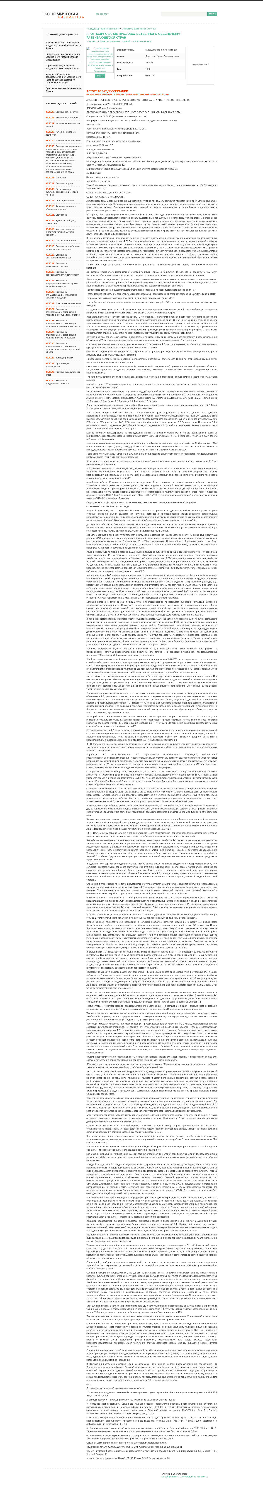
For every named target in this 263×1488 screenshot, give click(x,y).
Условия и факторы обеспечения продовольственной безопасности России (63, 45)
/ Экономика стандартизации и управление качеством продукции (61, 295)
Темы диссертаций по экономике (103, 29)
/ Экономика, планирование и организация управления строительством (61, 335)
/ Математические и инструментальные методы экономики (60, 232)
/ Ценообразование (60, 200)
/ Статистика (56, 215)
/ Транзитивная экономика (63, 303)
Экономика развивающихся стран (139, 29)
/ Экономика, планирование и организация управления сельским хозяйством (63, 312)
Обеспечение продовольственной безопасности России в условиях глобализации (63, 57)
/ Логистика (56, 177)
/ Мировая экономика (61, 240)
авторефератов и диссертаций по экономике (184, 1476)
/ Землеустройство (60, 358)
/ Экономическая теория (62, 117)
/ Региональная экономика (63, 140)
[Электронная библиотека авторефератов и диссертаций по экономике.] (63, 15)
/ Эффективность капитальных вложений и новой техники (62, 192)
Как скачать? (102, 14)
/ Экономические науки (62, 112)
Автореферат (100, 71)
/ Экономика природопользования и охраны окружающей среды (62, 283)
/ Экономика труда (59, 183)
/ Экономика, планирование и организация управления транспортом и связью (63, 323)
